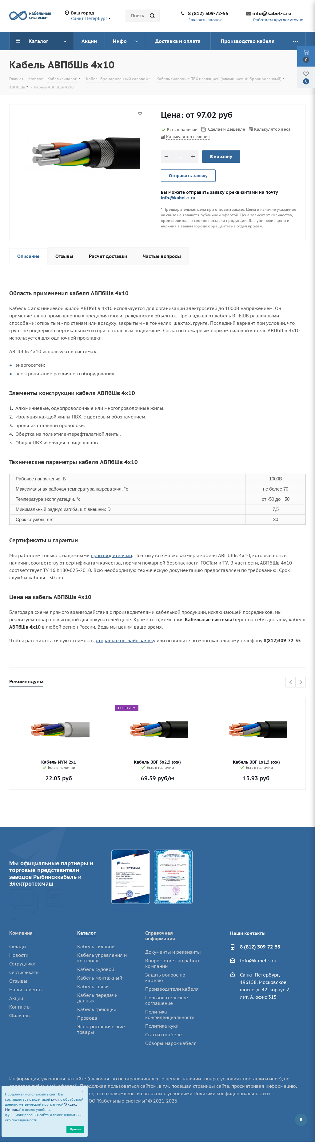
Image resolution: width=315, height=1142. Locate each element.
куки (55, 1099)
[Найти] (152, 16)
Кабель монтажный (99, 978)
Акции (16, 998)
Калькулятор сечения (188, 136)
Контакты (20, 1007)
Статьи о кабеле (163, 1035)
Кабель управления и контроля (102, 958)
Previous (291, 682)
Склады (17, 946)
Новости (18, 955)
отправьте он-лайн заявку (125, 640)
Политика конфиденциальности (169, 1014)
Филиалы (20, 1015)
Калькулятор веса (272, 129)
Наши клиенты (26, 990)
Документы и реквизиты (173, 952)
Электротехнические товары (101, 1029)
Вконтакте (301, 1120)
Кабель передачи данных (97, 998)
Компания (21, 933)
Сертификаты (24, 972)
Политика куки (161, 1026)
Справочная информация (160, 935)
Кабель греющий (96, 1009)
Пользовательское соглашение (166, 1000)
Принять (75, 1129)
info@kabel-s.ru (271, 13)
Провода (87, 1018)
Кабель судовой (95, 969)
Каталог (86, 933)
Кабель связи (93, 986)
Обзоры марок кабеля (171, 1043)
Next (301, 682)
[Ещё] (295, 41)
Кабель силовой (95, 946)
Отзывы (18, 981)
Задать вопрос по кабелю (165, 977)
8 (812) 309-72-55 (208, 13)
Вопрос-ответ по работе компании (173, 963)
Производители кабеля (172, 989)
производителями (111, 555)
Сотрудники (22, 964)
